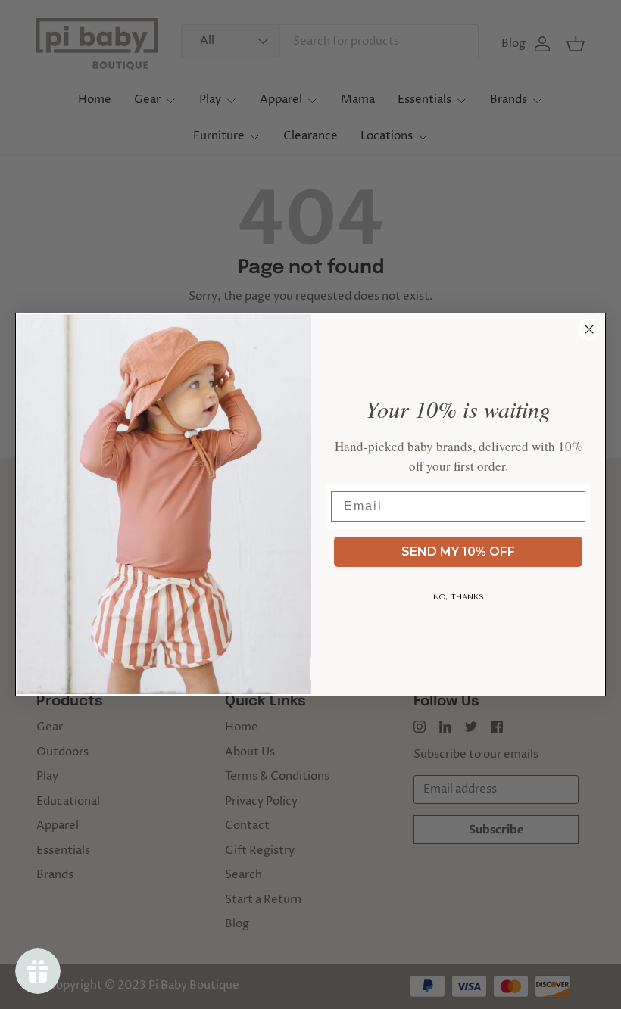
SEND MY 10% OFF (458, 551)
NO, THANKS (458, 597)
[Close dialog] (589, 329)
